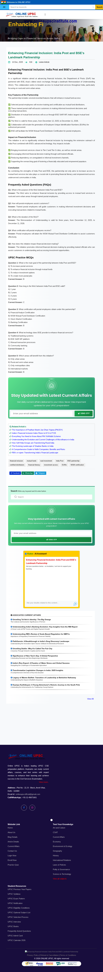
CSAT (55, 832)
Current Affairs (13, 846)
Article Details (13, 842)
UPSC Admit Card (15, 936)
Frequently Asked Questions (19, 931)
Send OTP (85, 413)
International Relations (62, 860)
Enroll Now (12, 860)
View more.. (44, 782)
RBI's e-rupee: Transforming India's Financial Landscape (35, 453)
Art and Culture (59, 828)
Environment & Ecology (62, 846)
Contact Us (12, 851)
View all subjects (60, 879)
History (56, 855)
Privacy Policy (33, 955)
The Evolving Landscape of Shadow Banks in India (32, 446)
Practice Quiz (13, 865)
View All (90, 699)
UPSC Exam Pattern (16, 899)
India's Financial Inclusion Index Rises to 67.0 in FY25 (34, 433)
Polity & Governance (61, 869)
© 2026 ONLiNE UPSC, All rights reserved (51, 958)
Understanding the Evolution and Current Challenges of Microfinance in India (43, 439)
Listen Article (43, 62)
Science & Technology (62, 874)
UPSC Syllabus (14, 894)
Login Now (12, 855)
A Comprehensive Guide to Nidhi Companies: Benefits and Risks (38, 449)
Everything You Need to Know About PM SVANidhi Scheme (36, 436)
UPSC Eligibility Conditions (19, 908)
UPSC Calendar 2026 (16, 940)
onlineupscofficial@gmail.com (28, 794)
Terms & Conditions (68, 955)
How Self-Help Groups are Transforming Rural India (33, 443)
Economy (57, 842)
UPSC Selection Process (18, 917)
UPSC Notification (15, 903)
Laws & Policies (59, 865)
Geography (57, 851)
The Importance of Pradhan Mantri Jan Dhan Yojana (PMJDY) (37, 430)
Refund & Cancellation (49, 955)
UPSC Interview (14, 922)
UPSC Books (13, 926)
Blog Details (12, 837)
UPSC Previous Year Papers (19, 889)
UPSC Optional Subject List (19, 912)
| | (51, 955)
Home (10, 828)
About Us (11, 832)
